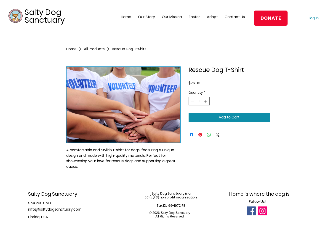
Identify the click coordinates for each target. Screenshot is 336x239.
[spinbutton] (199, 101)
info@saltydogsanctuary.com (54, 209)
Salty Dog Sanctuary (44, 16)
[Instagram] (262, 210)
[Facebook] (251, 210)
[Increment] (206, 101)
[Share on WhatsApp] (209, 134)
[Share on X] (217, 134)
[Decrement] (192, 101)
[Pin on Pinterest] (200, 134)
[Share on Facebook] (191, 134)
